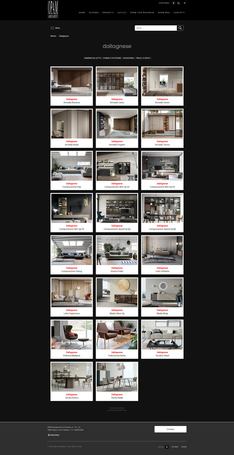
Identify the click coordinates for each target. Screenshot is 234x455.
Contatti (183, 446)
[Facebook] (167, 447)
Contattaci (170, 429)
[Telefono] (178, 3)
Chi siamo (175, 446)
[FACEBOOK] (174, 3)
